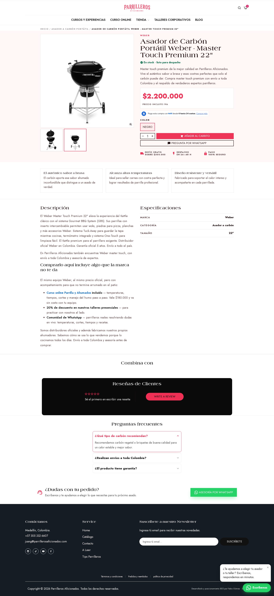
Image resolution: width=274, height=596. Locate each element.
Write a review (164, 396)
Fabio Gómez (234, 588)
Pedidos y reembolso (138, 576)
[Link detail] (28, 551)
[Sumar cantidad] (152, 136)
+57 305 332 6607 (36, 536)
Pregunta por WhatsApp (188, 143)
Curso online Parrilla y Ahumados (69, 293)
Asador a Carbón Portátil (70, 29)
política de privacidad (163, 576)
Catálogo (87, 537)
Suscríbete (234, 541)
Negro (147, 127)
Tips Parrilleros (91, 557)
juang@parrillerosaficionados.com (46, 541)
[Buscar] (239, 7)
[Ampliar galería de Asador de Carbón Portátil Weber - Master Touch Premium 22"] (87, 80)
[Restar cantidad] (142, 136)
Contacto (87, 543)
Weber (145, 35)
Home (86, 530)
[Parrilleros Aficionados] (137, 8)
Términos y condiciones (112, 576)
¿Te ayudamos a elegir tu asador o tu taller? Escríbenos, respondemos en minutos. (243, 573)
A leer (86, 550)
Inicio (44, 29)
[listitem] (51, 140)
